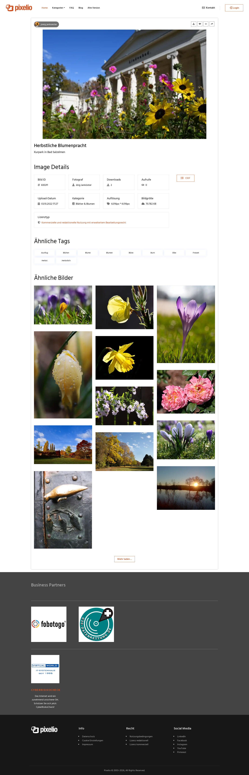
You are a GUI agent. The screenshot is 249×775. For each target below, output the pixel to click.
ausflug (44, 252)
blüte (131, 252)
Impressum (87, 744)
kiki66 (47, 477)
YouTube (181, 748)
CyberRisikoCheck (45, 690)
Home (45, 8)
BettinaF (110, 392)
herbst (44, 260)
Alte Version (94, 8)
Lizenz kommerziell (139, 744)
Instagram (182, 744)
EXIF (187, 178)
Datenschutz (88, 736)
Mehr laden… (124, 559)
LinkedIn (181, 736)
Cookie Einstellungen (92, 740)
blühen (66, 252)
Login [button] (236, 8)
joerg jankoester (49, 24)
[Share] (212, 23)
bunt (153, 252)
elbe (174, 252)
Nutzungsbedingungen (141, 736)
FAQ (71, 8)
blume (87, 252)
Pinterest (181, 752)
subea (170, 472)
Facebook (182, 740)
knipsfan (49, 431)
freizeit (196, 252)
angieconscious (114, 438)
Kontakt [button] (210, 8)
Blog (81, 8)
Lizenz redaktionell (139, 740)
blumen (109, 252)
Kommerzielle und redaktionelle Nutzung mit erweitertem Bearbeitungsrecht (84, 222)
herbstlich (66, 260)
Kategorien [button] (57, 8)
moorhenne (112, 291)
